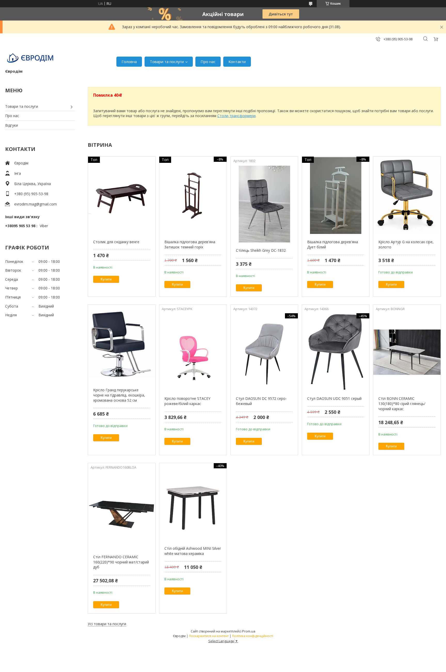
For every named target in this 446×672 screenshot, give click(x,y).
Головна (129, 61)
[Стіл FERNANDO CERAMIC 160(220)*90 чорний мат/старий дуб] (121, 510)
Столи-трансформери (236, 115)
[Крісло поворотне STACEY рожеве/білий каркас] (193, 352)
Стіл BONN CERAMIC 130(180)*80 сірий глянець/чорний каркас (401, 403)
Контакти (237, 61)
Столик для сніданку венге (116, 241)
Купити (106, 279)
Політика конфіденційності (252, 636)
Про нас (208, 61)
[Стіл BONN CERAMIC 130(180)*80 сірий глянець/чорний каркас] (407, 352)
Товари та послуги (167, 61)
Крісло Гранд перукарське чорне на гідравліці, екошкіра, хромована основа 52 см (119, 394)
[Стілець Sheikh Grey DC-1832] (264, 204)
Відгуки (11, 125)
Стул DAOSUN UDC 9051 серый (334, 398)
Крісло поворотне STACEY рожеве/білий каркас (187, 401)
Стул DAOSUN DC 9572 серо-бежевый (261, 401)
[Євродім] (31, 58)
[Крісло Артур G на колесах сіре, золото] (407, 195)
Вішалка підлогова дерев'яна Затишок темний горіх (189, 244)
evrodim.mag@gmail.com (35, 204)
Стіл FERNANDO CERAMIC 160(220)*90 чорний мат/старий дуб (121, 561)
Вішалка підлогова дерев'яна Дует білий (332, 244)
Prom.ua (248, 631)
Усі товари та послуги (107, 623)
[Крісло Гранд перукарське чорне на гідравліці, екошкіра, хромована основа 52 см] (121, 343)
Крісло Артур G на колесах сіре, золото (406, 244)
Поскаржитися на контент (209, 636)
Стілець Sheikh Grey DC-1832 (261, 250)
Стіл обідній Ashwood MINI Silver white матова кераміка (192, 551)
